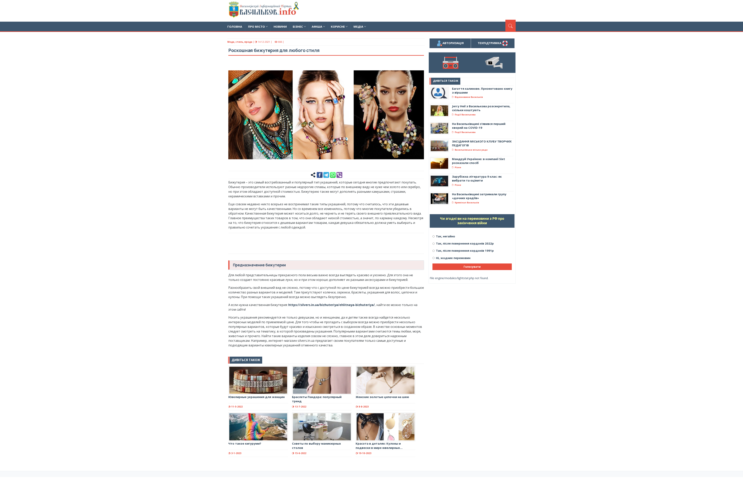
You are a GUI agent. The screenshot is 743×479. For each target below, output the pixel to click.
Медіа (358, 26)
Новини (280, 26)
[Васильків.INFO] (264, 11)
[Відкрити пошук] (510, 25)
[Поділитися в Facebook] (320, 174)
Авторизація (453, 43)
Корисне (338, 26)
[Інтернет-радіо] (450, 62)
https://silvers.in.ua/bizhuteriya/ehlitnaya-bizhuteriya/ (331, 305)
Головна (234, 26)
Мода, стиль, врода (239, 41)
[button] (419, 65)
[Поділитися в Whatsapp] (333, 174)
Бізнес (298, 26)
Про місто (256, 26)
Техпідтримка (490, 43)
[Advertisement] (445, 10)
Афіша (317, 26)
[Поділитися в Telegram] (326, 174)
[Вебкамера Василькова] (493, 62)
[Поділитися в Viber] (339, 174)
